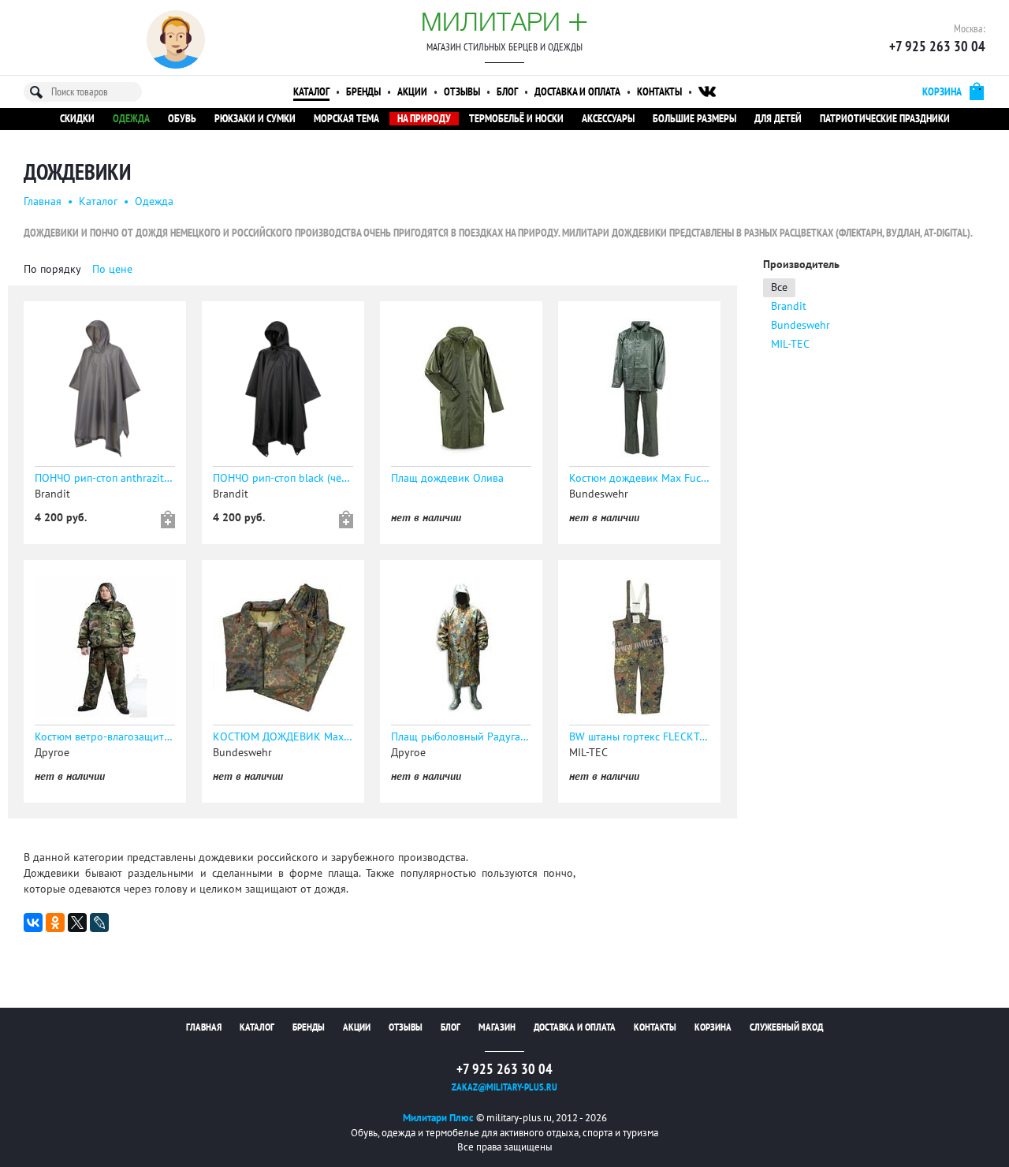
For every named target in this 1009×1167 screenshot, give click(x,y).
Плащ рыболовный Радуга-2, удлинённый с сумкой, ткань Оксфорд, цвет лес (461, 737)
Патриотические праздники (885, 118)
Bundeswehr (800, 325)
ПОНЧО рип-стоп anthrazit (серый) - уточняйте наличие (105, 478)
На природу (424, 118)
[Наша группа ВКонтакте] (707, 92)
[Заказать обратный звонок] (175, 39)
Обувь (182, 118)
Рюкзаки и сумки (255, 118)
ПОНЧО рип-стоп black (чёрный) (283, 478)
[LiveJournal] (99, 922)
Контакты (659, 92)
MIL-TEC (790, 344)
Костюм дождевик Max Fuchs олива (639, 478)
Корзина (713, 1027)
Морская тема (346, 118)
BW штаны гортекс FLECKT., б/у (639, 737)
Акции (412, 92)
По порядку (52, 269)
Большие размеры (694, 118)
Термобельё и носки (516, 118)
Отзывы (462, 92)
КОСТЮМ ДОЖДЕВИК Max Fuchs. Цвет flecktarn (283, 737)
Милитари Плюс (438, 1118)
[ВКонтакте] (33, 922)
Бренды (363, 92)
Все (779, 287)
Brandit (788, 306)
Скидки (77, 118)
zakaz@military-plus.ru (504, 1087)
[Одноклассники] (55, 922)
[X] (77, 922)
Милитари (504, 21)
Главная (42, 201)
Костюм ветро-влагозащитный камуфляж (105, 737)
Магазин (497, 1027)
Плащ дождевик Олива (447, 478)
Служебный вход (786, 1027)
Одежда (131, 118)
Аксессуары (608, 118)
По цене (112, 269)
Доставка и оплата (577, 92)
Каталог (311, 92)
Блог (507, 92)
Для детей (778, 118)
